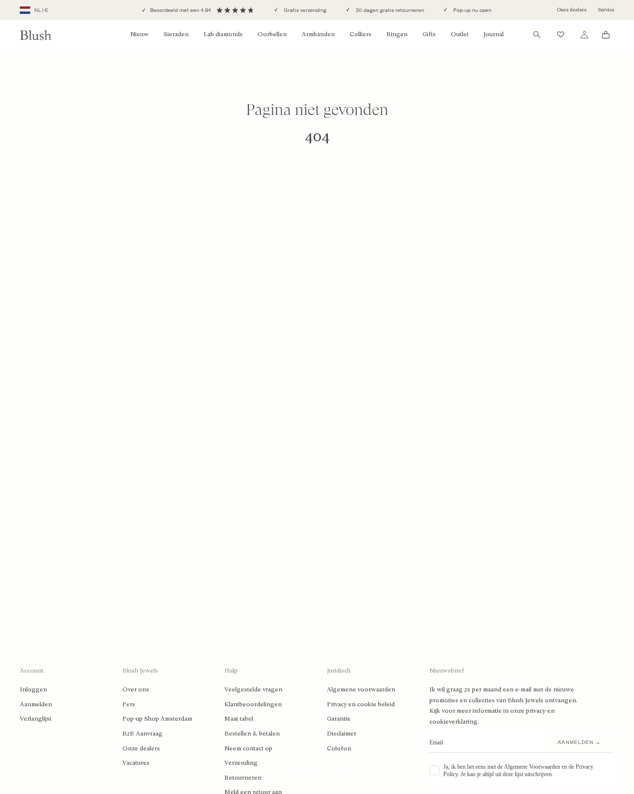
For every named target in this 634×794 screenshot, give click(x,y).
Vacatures (136, 762)
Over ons (135, 689)
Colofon (339, 748)
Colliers (360, 34)
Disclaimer (341, 733)
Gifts (429, 34)
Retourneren (243, 777)
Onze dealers (571, 9)
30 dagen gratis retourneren (389, 10)
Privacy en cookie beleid (361, 704)
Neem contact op (248, 748)
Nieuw (139, 34)
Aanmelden (36, 704)
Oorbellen (272, 34)
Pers (128, 704)
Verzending (241, 762)
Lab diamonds (223, 34)
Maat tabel (238, 718)
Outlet (460, 34)
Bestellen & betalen (252, 733)
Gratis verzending (304, 10)
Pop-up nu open (471, 10)
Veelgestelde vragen (253, 689)
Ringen (397, 34)
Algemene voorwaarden (361, 689)
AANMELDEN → (579, 742)
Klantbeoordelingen (253, 704)
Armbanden (318, 34)
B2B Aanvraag (142, 733)
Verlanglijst (36, 718)
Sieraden (176, 34)
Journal (493, 34)
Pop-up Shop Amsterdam (157, 718)
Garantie (339, 718)
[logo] (35, 35)
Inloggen (33, 689)
